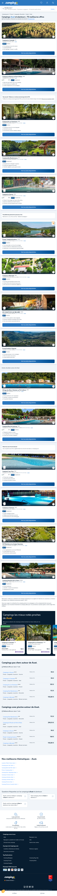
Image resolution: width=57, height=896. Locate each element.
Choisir (9, 888)
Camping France (7, 860)
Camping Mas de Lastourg (9, 426)
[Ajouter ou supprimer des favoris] (53, 37)
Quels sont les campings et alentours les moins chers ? (12, 804)
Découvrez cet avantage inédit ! (48, 98)
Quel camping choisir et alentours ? (39, 796)
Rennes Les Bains (15, 277)
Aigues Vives (11, 581)
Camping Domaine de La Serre (10, 580)
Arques (13, 240)
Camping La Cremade (8, 40)
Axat (13, 41)
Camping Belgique (8, 858)
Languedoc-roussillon (6, 41)
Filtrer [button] (15, 893)
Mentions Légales (33, 848)
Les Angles (14, 545)
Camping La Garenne (8, 507)
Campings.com (5, 14)
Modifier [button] (53, 9)
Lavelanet (11, 391)
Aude (27, 14)
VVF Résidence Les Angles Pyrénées (12, 544)
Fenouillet (14, 159)
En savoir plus (31, 19)
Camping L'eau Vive (8, 471)
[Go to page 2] (27, 37)
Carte (16, 41)
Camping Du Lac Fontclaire (9, 121)
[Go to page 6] (30, 37)
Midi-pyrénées (5, 391)
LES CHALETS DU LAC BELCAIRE (11, 312)
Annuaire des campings (9, 842)
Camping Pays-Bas (34, 858)
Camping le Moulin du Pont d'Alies (12, 76)
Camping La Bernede (8, 275)
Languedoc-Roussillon (20, 14)
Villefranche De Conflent (17, 427)
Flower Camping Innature (9, 239)
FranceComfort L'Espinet (9, 348)
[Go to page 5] (29, 37)
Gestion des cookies (34, 842)
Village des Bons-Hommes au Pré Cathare (14, 390)
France (11, 14)
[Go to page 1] (26, 37)
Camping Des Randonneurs (10, 158)
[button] (3, 891)
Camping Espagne (8, 863)
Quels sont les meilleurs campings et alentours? (12, 796)
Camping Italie (32, 860)
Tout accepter (24, 888)
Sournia (13, 195)
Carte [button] (43, 893)
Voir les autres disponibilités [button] (28, 53)
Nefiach (13, 509)
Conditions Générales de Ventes (11, 848)
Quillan (13, 349)
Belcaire (13, 313)
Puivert (13, 123)
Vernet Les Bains (15, 472)
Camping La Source (7, 194)
